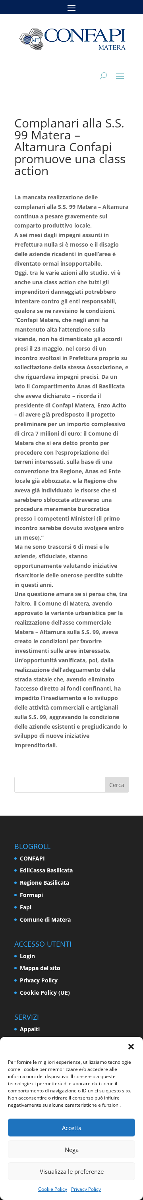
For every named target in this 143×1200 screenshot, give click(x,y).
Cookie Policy (52, 1189)
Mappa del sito (40, 968)
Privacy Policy (86, 1189)
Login (27, 956)
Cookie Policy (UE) (45, 992)
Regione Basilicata (44, 882)
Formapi (31, 895)
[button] (131, 1047)
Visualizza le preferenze (72, 1171)
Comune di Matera (45, 919)
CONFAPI (32, 858)
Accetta (71, 1128)
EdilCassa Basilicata (46, 870)
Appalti (30, 1029)
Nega (72, 1150)
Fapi (25, 907)
